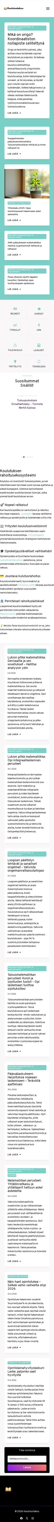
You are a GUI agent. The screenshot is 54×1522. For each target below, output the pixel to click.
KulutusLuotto (27, 585)
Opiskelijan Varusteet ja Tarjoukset (21, 271)
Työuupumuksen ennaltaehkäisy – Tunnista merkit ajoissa (27, 404)
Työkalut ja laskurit (19, 1363)
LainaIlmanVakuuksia (11, 560)
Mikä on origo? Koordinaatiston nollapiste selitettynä (26, 39)
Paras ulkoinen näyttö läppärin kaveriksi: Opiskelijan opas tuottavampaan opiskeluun (23, 280)
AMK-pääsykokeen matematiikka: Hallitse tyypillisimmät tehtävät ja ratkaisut (25, 246)
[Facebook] (21, 1518)
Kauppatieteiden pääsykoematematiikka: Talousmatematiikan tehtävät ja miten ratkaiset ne (27, 143)
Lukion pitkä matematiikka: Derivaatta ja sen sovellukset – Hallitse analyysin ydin (26, 663)
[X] (27, 1518)
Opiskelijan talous (18, 1276)
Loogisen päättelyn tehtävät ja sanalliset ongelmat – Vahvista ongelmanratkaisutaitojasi (26, 865)
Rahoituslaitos (7, 614)
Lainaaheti (26, 514)
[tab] (21, 457)
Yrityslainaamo (36, 535)
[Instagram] (32, 1518)
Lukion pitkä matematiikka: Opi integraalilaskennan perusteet (26, 760)
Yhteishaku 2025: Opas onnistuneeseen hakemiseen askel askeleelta (24, 211)
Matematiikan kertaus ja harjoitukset (20, 28)
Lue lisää (14, 113)
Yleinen (12, 1175)
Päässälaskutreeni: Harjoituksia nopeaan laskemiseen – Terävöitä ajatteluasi (24, 1079)
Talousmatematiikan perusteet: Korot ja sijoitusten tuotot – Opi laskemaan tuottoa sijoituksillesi (23, 982)
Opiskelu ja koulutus (19, 203)
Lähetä (27, 1467)
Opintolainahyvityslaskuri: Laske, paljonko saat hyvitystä (26, 1371)
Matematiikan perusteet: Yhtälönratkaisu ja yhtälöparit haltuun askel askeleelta (25, 1186)
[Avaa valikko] (48, 8)
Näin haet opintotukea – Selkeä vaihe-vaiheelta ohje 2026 (27, 1285)
